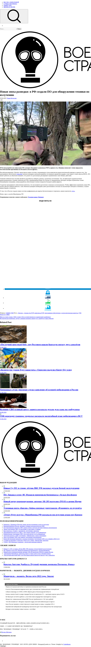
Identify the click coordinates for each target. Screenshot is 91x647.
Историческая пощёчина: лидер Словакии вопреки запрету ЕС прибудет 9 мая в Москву (27, 318)
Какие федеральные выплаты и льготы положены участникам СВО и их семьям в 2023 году (32, 539)
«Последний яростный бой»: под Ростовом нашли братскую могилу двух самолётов (40, 344)
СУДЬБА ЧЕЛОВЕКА (10, 4)
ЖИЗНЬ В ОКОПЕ (9, 7)
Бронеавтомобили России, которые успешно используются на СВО (24, 526)
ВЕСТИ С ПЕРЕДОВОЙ (11, 2)
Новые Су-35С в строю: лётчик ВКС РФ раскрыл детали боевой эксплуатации (41, 488)
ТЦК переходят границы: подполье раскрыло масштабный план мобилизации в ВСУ (41, 416)
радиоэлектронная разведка (69, 313)
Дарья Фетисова (12, 98)
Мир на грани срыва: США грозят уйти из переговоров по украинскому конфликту (25, 317)
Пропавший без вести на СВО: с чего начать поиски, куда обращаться (25, 532)
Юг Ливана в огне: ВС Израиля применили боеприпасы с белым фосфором (40, 495)
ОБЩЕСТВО (8, 5)
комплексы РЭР (39, 313)
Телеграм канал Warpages (36, 197)
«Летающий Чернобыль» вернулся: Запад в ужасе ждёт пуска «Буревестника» (27, 553)
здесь (73, 191)
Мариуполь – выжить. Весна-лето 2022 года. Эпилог (29, 576)
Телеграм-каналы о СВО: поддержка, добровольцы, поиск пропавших (25, 535)
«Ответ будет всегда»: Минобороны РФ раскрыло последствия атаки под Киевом (43, 515)
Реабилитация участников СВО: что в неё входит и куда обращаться (24, 534)
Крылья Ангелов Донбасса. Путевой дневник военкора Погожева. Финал (39, 564)
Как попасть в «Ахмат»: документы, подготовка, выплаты (21, 531)
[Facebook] (4, 641)
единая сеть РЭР (29, 313)
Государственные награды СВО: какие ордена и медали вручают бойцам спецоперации (30, 527)
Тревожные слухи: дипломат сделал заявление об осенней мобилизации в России (39, 390)
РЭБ (80, 313)
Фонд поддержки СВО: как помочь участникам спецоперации (23, 537)
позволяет (19, 174)
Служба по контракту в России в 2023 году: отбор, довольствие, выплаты (26, 540)
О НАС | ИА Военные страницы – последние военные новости (23, 542)
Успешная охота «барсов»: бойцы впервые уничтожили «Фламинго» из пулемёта (43, 508)
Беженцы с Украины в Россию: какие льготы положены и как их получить (26, 524)
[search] (14, 16)
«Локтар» (20, 313)
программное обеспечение (53, 313)
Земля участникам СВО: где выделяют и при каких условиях (22, 529)
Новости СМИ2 (5, 314)
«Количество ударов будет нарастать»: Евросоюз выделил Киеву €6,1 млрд (36, 370)
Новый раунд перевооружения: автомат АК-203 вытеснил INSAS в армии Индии (42, 501)
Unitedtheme (66, 644)
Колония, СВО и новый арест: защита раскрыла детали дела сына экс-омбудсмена (40, 409)
